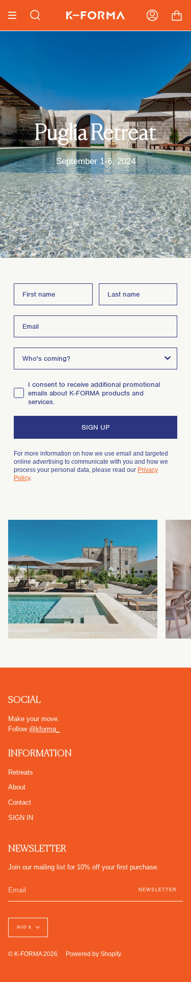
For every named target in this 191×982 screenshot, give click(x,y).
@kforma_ (44, 729)
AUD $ (24, 927)
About (16, 787)
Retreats (20, 772)
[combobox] (92, 358)
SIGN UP (95, 427)
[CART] (177, 15)
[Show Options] (167, 358)
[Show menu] (15, 15)
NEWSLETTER (158, 889)
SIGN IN (20, 817)
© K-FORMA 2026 (33, 953)
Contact (19, 802)
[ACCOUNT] (152, 15)
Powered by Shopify (93, 953)
